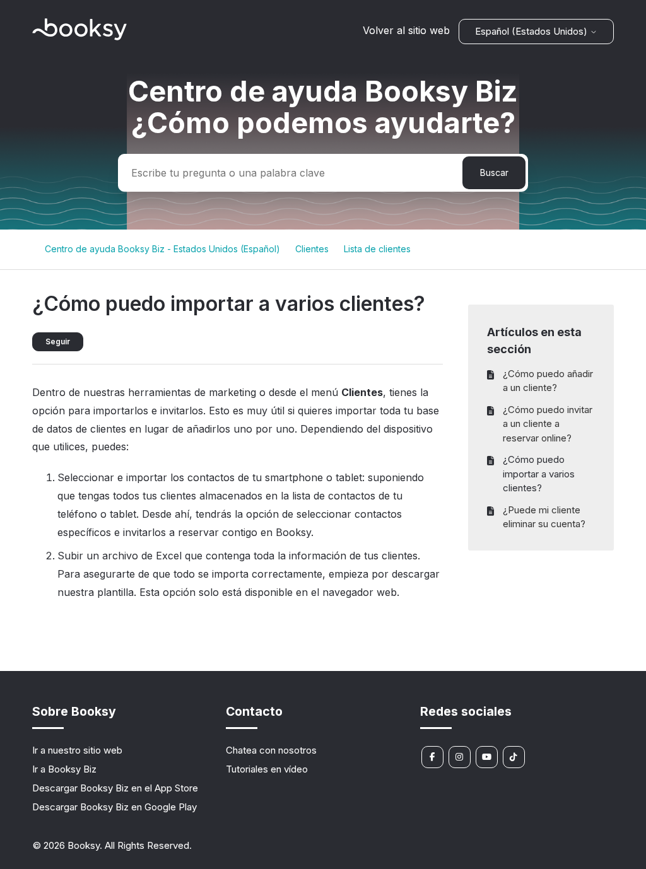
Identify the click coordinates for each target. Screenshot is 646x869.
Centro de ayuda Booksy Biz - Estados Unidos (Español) (162, 248)
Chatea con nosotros (271, 750)
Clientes (312, 248)
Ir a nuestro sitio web (77, 750)
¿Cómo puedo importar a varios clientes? (539, 473)
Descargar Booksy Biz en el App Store (115, 788)
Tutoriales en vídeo (267, 769)
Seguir (57, 341)
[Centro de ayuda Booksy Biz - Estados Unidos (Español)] (79, 37)
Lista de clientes (377, 248)
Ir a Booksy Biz (64, 769)
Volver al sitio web (406, 30)
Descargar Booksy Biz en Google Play (114, 807)
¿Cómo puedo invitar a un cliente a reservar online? (547, 424)
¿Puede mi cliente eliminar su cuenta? (544, 517)
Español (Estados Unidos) (532, 31)
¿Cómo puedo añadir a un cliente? (548, 381)
